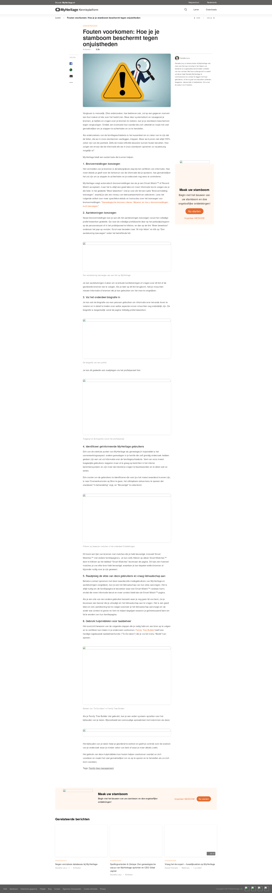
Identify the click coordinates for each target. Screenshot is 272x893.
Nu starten (194, 211)
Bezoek (65, 2)
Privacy (103, 889)
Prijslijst (42, 889)
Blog (50, 889)
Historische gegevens (29, 889)
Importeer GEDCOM (194, 217)
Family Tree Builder (145, 629)
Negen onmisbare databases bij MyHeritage (76, 864)
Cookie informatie (90, 889)
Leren (196, 9)
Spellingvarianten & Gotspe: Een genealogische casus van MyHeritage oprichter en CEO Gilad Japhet (133, 867)
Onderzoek (90, 25)
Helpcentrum (193, 2)
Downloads (211, 9)
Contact (57, 889)
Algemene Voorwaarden (72, 889)
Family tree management (101, 768)
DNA (5, 889)
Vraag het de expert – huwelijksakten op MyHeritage (190, 864)
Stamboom (14, 889)
